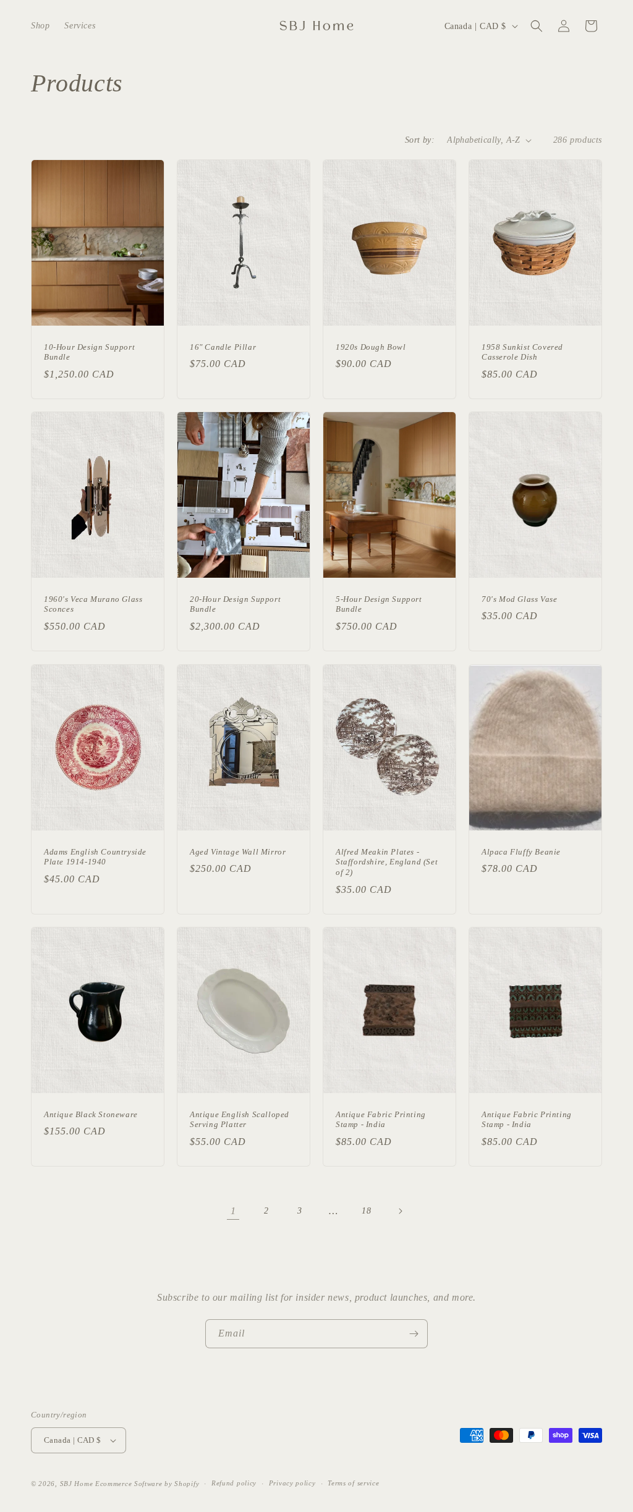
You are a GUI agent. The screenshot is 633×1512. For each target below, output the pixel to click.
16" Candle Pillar (223, 347)
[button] (536, 26)
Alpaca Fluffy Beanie (521, 851)
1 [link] (233, 1211)
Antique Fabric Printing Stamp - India (381, 1119)
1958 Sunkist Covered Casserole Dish (522, 352)
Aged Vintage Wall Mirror (238, 851)
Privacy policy (292, 1483)
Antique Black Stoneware (91, 1113)
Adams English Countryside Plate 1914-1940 (95, 856)
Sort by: (420, 140)
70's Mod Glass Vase (519, 599)
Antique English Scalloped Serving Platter (239, 1119)
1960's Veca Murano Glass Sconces (93, 604)
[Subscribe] (413, 1333)
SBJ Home (76, 1483)
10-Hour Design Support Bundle (89, 352)
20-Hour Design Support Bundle (235, 604)
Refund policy (234, 1483)
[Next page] (400, 1211)
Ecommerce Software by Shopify (147, 1483)
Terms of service (353, 1483)
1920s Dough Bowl (371, 347)
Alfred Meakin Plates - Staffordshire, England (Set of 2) (387, 862)
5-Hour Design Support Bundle (379, 604)
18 (366, 1210)
